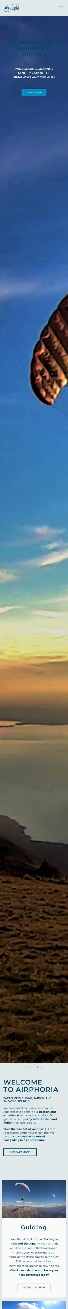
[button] (60, 7)
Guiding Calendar (33, 1287)
